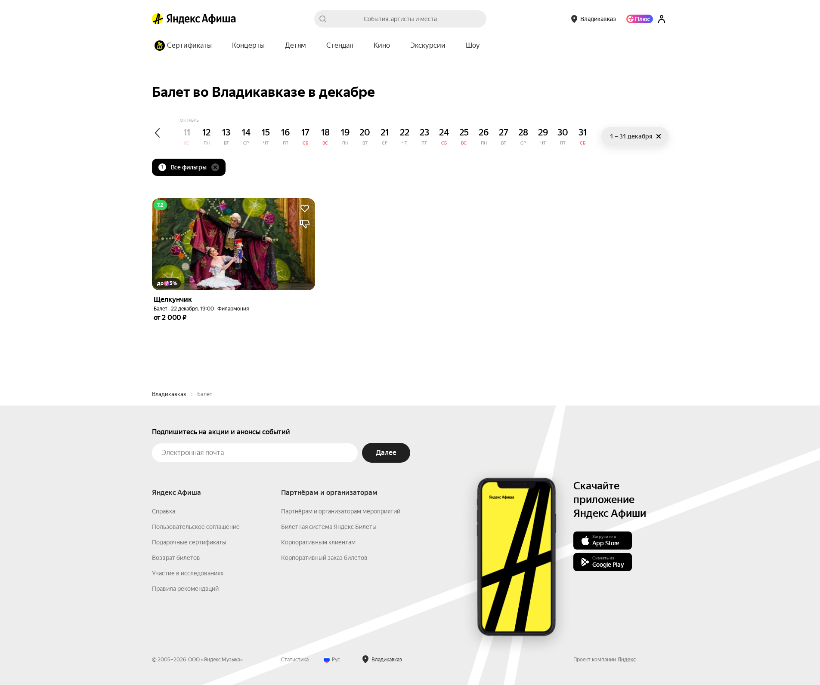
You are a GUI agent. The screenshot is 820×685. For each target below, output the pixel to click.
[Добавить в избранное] (305, 208)
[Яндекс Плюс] (639, 19)
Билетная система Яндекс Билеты (329, 526)
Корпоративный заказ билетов (324, 557)
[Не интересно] (305, 224)
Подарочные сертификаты (189, 542)
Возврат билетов (176, 557)
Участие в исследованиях (187, 573)
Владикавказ (169, 394)
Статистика (295, 660)
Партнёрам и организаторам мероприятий (340, 511)
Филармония (233, 309)
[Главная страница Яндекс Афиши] (157, 19)
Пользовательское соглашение (196, 526)
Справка (163, 511)
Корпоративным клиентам (318, 542)
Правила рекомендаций (185, 588)
